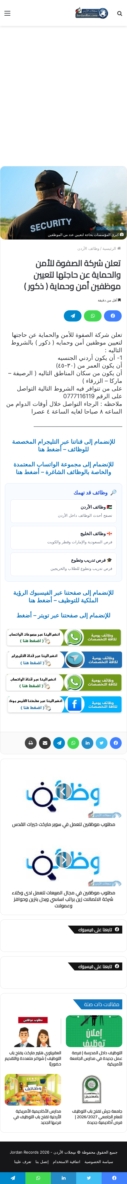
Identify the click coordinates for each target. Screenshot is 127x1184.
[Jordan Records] (91, 13)
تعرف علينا (22, 1161)
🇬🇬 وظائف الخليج (79, 537)
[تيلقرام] (73, 316)
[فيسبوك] (113, 316)
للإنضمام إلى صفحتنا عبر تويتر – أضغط (63, 615)
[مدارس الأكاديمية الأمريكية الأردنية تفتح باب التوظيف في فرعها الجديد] (33, 1090)
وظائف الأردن (88, 248)
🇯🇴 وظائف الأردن (85, 511)
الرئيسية (109, 248)
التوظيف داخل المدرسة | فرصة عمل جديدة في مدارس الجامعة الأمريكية (96, 1058)
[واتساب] (93, 316)
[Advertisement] (63, 98)
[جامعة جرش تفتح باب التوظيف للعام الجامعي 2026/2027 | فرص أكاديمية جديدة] (94, 1090)
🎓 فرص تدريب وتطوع (81, 564)
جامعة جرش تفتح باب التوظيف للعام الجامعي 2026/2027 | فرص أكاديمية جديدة (97, 1116)
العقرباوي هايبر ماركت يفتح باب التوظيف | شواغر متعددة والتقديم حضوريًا (33, 1058)
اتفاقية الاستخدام (66, 1161)
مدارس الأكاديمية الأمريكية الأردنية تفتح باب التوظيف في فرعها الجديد (37, 1116)
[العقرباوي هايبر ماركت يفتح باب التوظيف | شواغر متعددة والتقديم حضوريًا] (33, 1031)
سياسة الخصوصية (98, 1161)
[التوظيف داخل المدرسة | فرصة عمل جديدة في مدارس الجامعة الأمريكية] (94, 1031)
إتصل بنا (42, 1161)
